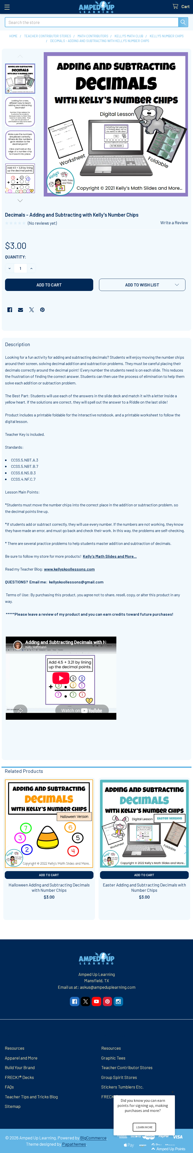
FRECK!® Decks (19, 1077)
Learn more (144, 1127)
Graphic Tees (113, 1057)
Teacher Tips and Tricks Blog (31, 1096)
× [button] (173, 1092)
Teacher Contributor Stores (127, 1067)
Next (20, 200)
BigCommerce (93, 1137)
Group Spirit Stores (119, 1077)
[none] (116, 124)
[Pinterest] (42, 309)
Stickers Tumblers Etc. (122, 1086)
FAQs (9, 1086)
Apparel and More (21, 1057)
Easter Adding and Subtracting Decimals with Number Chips (144, 887)
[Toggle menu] (7, 7)
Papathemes (74, 1143)
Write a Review (174, 222)
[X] (31, 309)
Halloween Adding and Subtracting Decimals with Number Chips (49, 887)
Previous (20, 56)
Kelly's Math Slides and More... (110, 556)
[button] (142, 285)
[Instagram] (118, 1001)
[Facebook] (9, 309)
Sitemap (13, 1106)
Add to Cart (49, 875)
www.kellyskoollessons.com (69, 569)
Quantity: (15, 256)
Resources (14, 1047)
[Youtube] (96, 1001)
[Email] (20, 309)
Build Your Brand (20, 1067)
